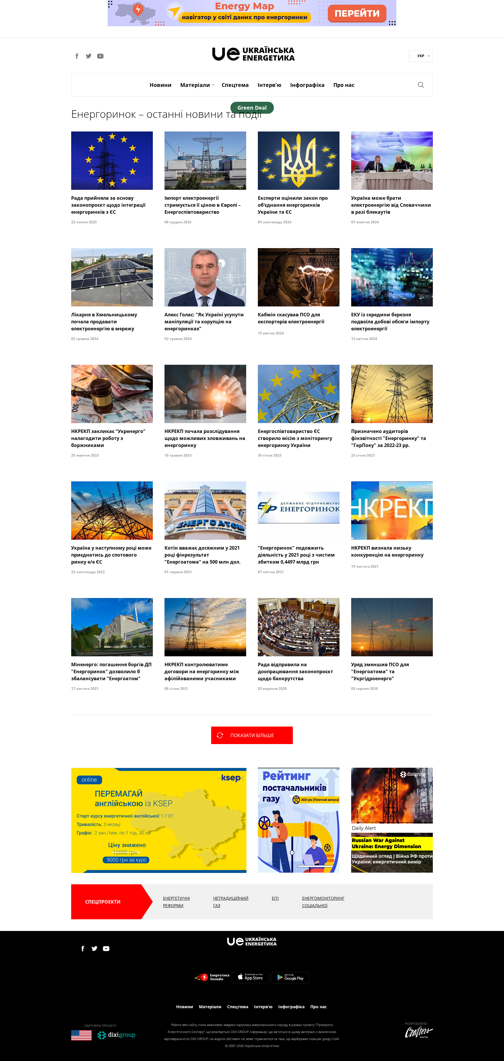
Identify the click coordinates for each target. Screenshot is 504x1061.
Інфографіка (307, 84)
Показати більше (252, 735)
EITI (275, 898)
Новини (161, 84)
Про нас (343, 84)
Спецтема (235, 84)
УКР (420, 55)
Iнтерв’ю (269, 84)
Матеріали (195, 84)
